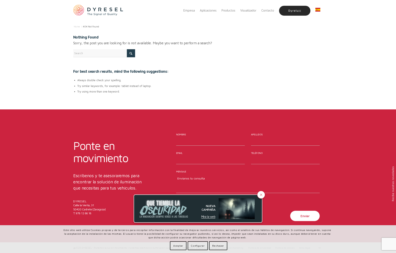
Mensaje (181, 171)
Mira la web (208, 216)
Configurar (198, 245)
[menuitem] (189, 10)
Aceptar (178, 245)
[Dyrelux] (295, 10)
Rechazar (218, 245)
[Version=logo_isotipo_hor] (98, 10)
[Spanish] (318, 10)
